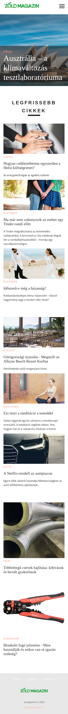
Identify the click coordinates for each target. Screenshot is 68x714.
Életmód (10, 213)
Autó (7, 467)
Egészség (11, 406)
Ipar (6, 561)
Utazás (9, 350)
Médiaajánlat (34, 707)
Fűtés (8, 157)
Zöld (7, 51)
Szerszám (11, 638)
